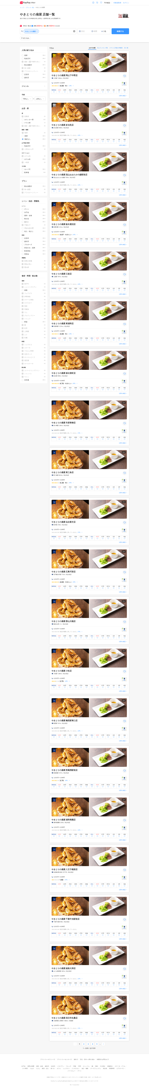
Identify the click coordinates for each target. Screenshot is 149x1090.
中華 (79, 1066)
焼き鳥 (105, 1068)
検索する (120, 31)
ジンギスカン (76, 1068)
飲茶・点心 (45, 1068)
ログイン (126, 3)
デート (79, 1071)
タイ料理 (25, 1068)
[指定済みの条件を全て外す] (74, 31)
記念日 (53, 1066)
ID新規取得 (117, 3)
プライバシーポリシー (46, 1059)
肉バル (53, 1068)
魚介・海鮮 (85, 1068)
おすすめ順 (92, 48)
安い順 (126, 48)
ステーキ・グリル (120, 1066)
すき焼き (102, 1066)
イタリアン (60, 1066)
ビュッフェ (86, 1066)
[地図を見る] (124, 84)
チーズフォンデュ (95, 1068)
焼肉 (96, 1066)
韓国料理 (111, 1068)
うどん (38, 1068)
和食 (74, 1066)
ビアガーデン (120, 1068)
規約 (75, 1059)
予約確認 (107, 3)
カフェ (59, 1068)
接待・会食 (39, 1066)
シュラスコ (66, 1068)
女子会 (23, 1066)
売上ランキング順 (102, 48)
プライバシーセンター (63, 1059)
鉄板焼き (110, 1066)
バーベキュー (71, 1071)
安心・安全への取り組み (87, 1059)
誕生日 (47, 1066)
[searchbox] (48, 31)
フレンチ (68, 1066)
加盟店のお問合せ (102, 1059)
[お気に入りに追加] (124, 76)
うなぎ (32, 1068)
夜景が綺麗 (31, 1066)
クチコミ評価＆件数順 (115, 48)
